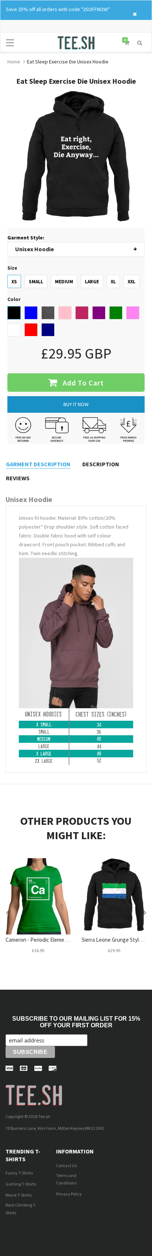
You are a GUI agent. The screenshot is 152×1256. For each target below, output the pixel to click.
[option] (38, 912)
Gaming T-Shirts (21, 1184)
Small (36, 281)
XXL (131, 281)
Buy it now (76, 404)
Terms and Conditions (66, 1179)
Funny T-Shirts (19, 1173)
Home (13, 61)
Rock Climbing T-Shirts (21, 1208)
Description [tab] (100, 464)
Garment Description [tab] (38, 464)
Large (92, 281)
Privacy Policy (69, 1194)
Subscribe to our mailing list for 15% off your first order (76, 1021)
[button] (140, 42)
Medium (64, 281)
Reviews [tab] (18, 478)
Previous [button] (7, 912)
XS (14, 281)
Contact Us (66, 1165)
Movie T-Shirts (19, 1195)
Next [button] (144, 912)
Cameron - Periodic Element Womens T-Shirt (56, 939)
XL (113, 281)
